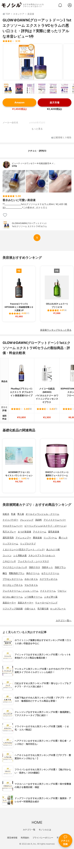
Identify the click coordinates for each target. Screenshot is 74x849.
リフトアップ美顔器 (13, 608)
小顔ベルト (30, 608)
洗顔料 (38, 520)
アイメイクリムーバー (55, 520)
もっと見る (37, 128)
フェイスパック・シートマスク (33, 561)
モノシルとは (45, 829)
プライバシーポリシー (43, 837)
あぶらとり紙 (53, 549)
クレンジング (26, 520)
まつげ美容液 (24, 531)
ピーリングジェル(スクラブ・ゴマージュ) (45, 526)
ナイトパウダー (10, 520)
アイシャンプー (23, 537)
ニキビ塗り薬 (50, 597)
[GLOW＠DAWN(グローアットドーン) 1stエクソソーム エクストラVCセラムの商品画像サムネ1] (8, 88)
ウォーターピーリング (46, 602)
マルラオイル (31, 585)
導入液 (20, 514)
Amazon (19, 102)
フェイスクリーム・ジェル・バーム (20, 591)
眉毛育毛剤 (8, 537)
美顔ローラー (9, 602)
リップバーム (50, 537)
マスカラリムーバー (13, 526)
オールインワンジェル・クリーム (42, 514)
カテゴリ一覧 (29, 829)
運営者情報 (12, 837)
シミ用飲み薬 (20, 555)
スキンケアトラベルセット (41, 555)
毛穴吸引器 (43, 608)
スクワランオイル (48, 579)
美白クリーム (33, 573)
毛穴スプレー (9, 531)
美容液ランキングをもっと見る (55, 330)
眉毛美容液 (53, 531)
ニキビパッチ (9, 561)
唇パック (63, 537)
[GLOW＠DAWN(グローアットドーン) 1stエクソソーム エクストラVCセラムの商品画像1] (32, 62)
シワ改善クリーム (33, 597)
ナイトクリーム (48, 591)
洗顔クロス (34, 567)
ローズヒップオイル (13, 585)
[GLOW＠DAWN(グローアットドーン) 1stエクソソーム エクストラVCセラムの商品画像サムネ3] (30, 88)
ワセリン (61, 591)
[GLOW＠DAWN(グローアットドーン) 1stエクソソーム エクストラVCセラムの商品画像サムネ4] (42, 88)
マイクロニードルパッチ (15, 567)
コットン (7, 555)
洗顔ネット (47, 567)
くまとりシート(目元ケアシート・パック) (24, 549)
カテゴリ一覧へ (63, 620)
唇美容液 (37, 537)
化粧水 (6, 514)
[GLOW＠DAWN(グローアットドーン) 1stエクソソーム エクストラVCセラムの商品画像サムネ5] (53, 88)
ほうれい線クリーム (13, 597)
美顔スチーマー (25, 602)
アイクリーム (39, 531)
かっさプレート (58, 608)
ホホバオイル (31, 579)
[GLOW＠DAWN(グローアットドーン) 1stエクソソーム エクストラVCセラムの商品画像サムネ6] (64, 88)
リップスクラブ (28, 543)
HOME (37, 822)
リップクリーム (10, 543)
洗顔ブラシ (60, 567)
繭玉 (5, 573)
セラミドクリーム (50, 573)
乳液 (13, 514)
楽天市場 (54, 102)
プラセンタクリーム (13, 579)
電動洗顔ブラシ (16, 573)
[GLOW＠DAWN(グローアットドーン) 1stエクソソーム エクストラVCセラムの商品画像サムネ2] (19, 88)
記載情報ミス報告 (62, 138)
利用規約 (25, 837)
